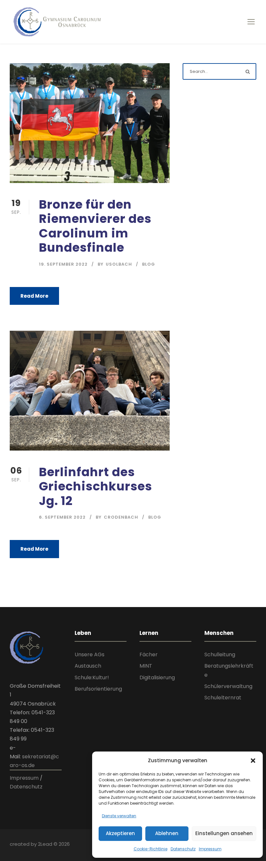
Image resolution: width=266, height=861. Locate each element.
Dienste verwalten (119, 816)
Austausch (88, 666)
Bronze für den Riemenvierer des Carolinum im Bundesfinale (95, 226)
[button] (253, 760)
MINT (145, 666)
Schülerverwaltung (228, 686)
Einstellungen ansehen (224, 833)
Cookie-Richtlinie (150, 849)
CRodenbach (121, 517)
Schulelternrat (222, 697)
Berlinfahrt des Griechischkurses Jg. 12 (95, 486)
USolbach (119, 264)
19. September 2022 (63, 264)
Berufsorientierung (98, 689)
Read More (34, 296)
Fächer (148, 654)
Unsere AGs (89, 654)
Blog (148, 264)
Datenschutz (183, 849)
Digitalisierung (157, 677)
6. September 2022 (62, 517)
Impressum (210, 849)
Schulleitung (219, 654)
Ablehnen (166, 833)
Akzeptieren (120, 833)
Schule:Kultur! (92, 677)
